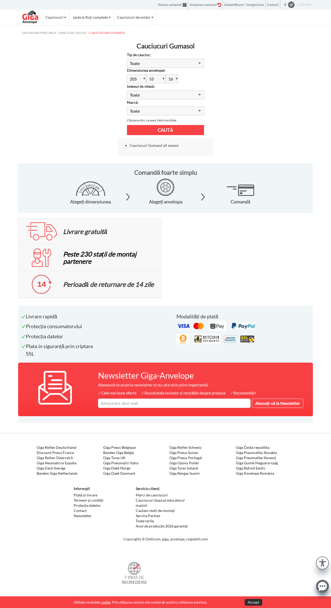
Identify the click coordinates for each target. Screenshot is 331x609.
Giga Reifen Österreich (55, 458)
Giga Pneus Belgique (119, 447)
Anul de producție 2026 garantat (162, 526)
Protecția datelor (87, 505)
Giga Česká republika (252, 447)
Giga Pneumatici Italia (120, 463)
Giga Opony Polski (184, 463)
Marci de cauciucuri (152, 495)
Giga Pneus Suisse (183, 452)
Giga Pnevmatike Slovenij (256, 458)
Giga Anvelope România (255, 473)
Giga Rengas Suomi (184, 473)
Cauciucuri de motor (134, 17)
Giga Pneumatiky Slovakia (256, 452)
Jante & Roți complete (90, 17)
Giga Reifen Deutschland (56, 447)
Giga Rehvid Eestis (250, 468)
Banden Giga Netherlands (57, 473)
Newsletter (83, 515)
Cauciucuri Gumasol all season (154, 145)
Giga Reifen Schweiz (185, 447)
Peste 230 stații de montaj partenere (99, 257)
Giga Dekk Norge (116, 468)
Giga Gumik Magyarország (257, 463)
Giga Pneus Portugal (185, 458)
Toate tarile (145, 521)
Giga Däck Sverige (51, 468)
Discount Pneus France (55, 452)
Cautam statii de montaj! (155, 510)
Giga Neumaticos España (56, 463)
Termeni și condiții (88, 500)
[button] (322, 562)
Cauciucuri (54, 17)
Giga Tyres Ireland (183, 468)
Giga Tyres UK (114, 458)
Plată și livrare (85, 495)
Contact (80, 510)
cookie (105, 602)
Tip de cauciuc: (139, 55)
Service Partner (148, 515)
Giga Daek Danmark (119, 473)
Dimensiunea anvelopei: (146, 70)
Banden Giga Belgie (118, 452)
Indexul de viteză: (141, 86)
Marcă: (133, 102)
